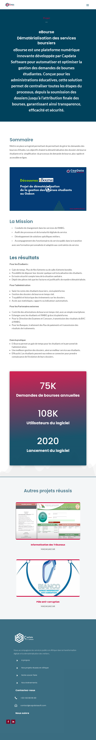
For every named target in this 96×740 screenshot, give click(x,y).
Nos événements (29, 682)
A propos (25, 660)
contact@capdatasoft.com (33, 705)
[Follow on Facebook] (8, 722)
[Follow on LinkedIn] (13, 722)
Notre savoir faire (29, 675)
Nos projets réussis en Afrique (35, 667)
